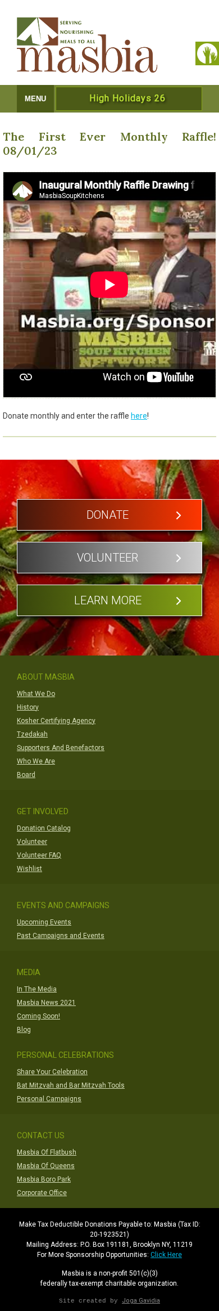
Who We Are (36, 761)
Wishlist (29, 869)
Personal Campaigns (49, 1099)
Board (26, 775)
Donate (107, 515)
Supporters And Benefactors (60, 748)
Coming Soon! (38, 1016)
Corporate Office (42, 1193)
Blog (24, 1030)
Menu (35, 99)
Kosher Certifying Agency (56, 721)
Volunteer (107, 557)
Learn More (108, 600)
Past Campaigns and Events (60, 936)
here (139, 415)
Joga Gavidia (141, 1300)
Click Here (166, 1255)
